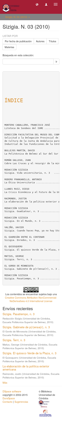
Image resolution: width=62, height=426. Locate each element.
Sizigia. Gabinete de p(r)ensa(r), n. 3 (26, 327)
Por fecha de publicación (18, 41)
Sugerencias (21, 401)
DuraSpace (9, 398)
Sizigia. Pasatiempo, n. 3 (18, 314)
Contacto (7, 401)
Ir (56, 61)
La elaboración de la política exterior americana (26, 368)
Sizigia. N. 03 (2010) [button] (16, 17)
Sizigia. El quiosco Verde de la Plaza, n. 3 (29, 353)
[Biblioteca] (44, 404)
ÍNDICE (13, 100)
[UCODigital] (46, 413)
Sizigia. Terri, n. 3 (14, 340)
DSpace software (12, 391)
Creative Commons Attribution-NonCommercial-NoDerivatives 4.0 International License (31, 299)
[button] (37, 4)
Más (5, 382)
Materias (9, 47)
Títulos (52, 41)
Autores (40, 41)
